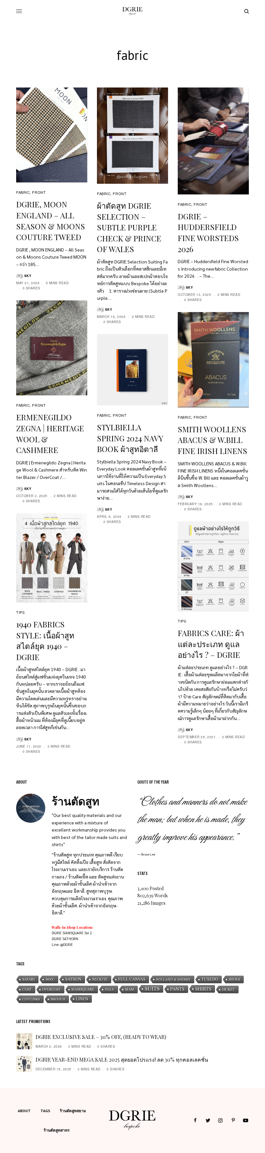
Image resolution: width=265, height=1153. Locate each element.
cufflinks (31, 999)
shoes (234, 979)
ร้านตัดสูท (62, 854)
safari (28, 979)
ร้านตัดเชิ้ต (78, 876)
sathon (73, 979)
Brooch (58, 999)
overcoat (51, 989)
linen (82, 998)
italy (109, 989)
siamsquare (82, 989)
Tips (20, 612)
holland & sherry (173, 979)
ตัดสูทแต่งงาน (111, 876)
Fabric (23, 192)
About (24, 1110)
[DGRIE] (132, 11)
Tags (45, 1110)
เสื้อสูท (96, 862)
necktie (100, 979)
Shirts (203, 988)
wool (50, 979)
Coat (27, 989)
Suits (152, 988)
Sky (28, 276)
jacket (228, 989)
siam (129, 989)
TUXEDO (209, 979)
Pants (177, 989)
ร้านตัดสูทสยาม (73, 1110)
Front (39, 192)
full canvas (131, 979)
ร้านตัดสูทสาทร (56, 1130)
